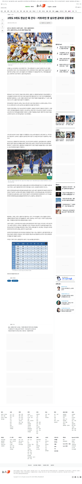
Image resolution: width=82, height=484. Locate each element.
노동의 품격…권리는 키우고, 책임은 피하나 (67, 303)
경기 (37, 417)
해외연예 (38, 446)
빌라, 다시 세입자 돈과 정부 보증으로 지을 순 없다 (67, 310)
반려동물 (29, 455)
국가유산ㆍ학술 (30, 444)
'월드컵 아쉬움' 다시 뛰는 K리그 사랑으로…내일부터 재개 (20, 331)
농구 (46, 447)
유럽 (28, 419)
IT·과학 (11, 437)
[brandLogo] (41, 5)
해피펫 (32, 6)
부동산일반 (3, 439)
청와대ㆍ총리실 (4, 414)
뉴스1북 (73, 447)
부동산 (2, 437)
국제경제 (29, 423)
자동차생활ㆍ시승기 (31, 457)
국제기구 (29, 427)
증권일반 (64, 420)
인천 (37, 419)
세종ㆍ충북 (38, 422)
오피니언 (58, 284)
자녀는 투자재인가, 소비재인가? (67, 289)
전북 (37, 425)
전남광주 (38, 427)
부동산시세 (3, 444)
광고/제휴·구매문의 (37, 465)
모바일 (11, 442)
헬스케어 (20, 442)
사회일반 (11, 428)
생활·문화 (30, 437)
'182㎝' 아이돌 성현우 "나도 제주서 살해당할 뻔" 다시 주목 (68, 194)
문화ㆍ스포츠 (56, 420)
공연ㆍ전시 (30, 439)
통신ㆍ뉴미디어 (13, 441)
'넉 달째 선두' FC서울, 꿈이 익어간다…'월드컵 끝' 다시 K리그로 (22, 329)
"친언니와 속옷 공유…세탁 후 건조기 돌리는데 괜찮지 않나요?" (68, 200)
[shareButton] (2, 19)
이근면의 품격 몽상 (64, 301)
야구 (46, 439)
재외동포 (47, 417)
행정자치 (38, 414)
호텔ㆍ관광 (74, 428)
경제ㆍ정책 (21, 414)
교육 (11, 417)
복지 (11, 419)
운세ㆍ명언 (30, 452)
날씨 (11, 423)
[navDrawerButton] (2, 4)
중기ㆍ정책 (74, 420)
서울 (37, 416)
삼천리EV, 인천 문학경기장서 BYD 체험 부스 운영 (20, 1)
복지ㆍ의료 (21, 439)
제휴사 (64, 437)
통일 (46, 416)
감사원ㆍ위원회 (4, 417)
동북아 (29, 414)
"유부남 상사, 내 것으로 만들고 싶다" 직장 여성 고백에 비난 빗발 (68, 212)
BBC (64, 439)
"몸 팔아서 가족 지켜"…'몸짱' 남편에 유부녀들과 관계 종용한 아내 (68, 188)
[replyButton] (2, 23)
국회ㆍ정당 (3, 416)
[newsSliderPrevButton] (70, 45)
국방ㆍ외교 (47, 414)
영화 (37, 442)
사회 (11, 412)
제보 (80, 4)
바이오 (20, 437)
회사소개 (29, 465)
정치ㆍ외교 (56, 414)
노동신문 (54, 6)
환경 (11, 422)
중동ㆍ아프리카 (30, 420)
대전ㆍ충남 (38, 423)
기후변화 (29, 425)
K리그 (9, 280)
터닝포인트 (74, 446)
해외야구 (47, 441)
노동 (11, 420)
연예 (57, 114)
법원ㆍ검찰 (12, 416)
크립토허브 (27, 6)
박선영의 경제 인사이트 (65, 308)
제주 (37, 433)
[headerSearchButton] (6, 4)
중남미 (29, 422)
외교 (46, 412)
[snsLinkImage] (73, 477)
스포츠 (8, 14)
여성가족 (11, 427)
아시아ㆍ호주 (30, 417)
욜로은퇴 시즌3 (64, 286)
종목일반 (47, 450)
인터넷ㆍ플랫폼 (13, 439)
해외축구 (47, 444)
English (50, 6)
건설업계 (2, 446)
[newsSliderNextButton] (73, 45)
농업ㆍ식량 (21, 422)
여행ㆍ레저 (30, 450)
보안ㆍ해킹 (12, 446)
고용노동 (20, 420)
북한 (55, 412)
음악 (37, 444)
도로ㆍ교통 (30, 453)
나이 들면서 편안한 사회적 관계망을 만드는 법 (67, 296)
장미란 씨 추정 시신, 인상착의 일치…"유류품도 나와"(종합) (64, 66)
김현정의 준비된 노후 (65, 293)
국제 (28, 412)
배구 (46, 446)
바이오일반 (21, 444)
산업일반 (73, 414)
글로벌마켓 (65, 441)
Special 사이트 (75, 437)
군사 (55, 416)
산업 (73, 412)
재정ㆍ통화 (21, 416)
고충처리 (52, 465)
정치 (2, 412)
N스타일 (38, 449)
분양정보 (2, 442)
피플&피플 (30, 428)
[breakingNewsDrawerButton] (4, 4)
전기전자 (73, 417)
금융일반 (64, 414)
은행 (64, 417)
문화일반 (29, 446)
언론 (28, 447)
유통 (72, 422)
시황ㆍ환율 (65, 422)
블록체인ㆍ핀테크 (66, 425)
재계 (72, 416)
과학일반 (11, 449)
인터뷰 (37, 447)
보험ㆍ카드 (65, 419)
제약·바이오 (21, 441)
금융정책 (64, 416)
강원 (37, 420)
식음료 (73, 427)
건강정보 (29, 449)
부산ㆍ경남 (38, 430)
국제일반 (29, 431)
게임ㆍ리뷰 (12, 447)
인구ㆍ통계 (21, 419)
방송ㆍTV (38, 441)
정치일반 (2, 419)
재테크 (64, 423)
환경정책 (20, 423)
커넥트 (77, 4)
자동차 (73, 419)
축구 (46, 442)
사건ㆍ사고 (12, 414)
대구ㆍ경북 (38, 428)
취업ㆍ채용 (74, 430)
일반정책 (2, 441)
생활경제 (73, 423)
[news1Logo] (6, 471)
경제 (20, 412)
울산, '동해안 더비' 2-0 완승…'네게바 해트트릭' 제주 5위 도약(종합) (23, 327)
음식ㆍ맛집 (30, 458)
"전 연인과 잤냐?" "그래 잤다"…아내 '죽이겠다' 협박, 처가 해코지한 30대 (68, 206)
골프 (46, 449)
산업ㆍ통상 (21, 417)
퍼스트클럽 (74, 449)
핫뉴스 (57, 184)
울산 (37, 431)
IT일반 (11, 444)
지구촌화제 (30, 430)
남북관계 (55, 422)
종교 (28, 442)
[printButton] (2, 30)
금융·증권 (65, 412)
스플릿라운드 (15, 280)
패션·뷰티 (74, 425)
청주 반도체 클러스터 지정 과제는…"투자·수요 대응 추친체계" (44, 1)
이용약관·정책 (46, 465)
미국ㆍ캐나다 (30, 416)
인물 (11, 425)
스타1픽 (73, 442)
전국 (37, 412)
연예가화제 (38, 439)
